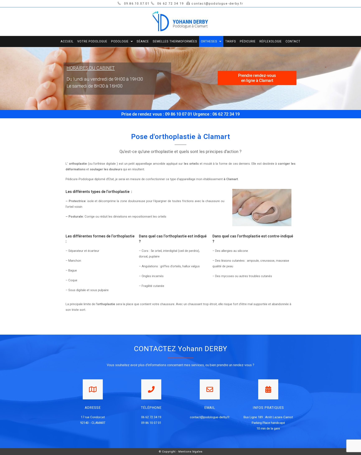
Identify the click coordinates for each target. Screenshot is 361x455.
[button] (257, 78)
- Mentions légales (189, 451)
